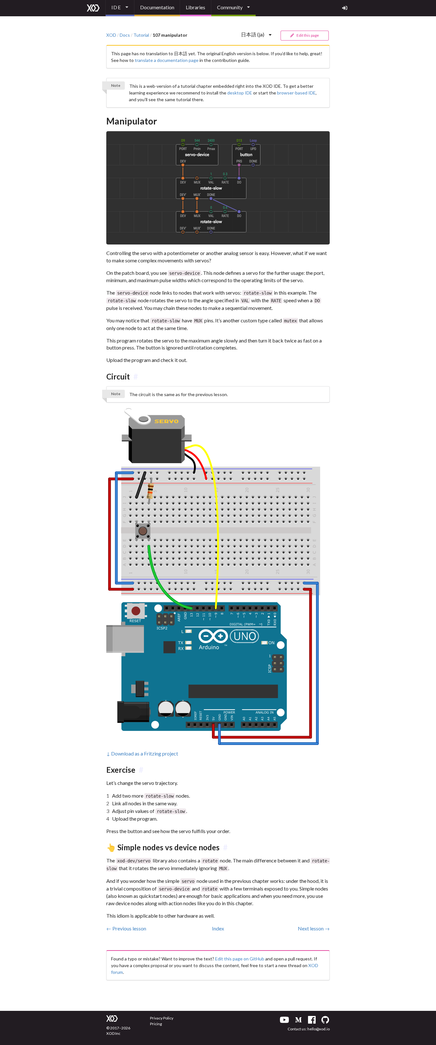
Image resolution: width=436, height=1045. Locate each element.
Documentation (157, 7)
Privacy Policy (161, 1018)
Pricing (156, 1023)
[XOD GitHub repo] (325, 1019)
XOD (111, 35)
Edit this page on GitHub (239, 958)
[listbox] (120, 8)
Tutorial (141, 35)
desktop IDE (239, 92)
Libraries (195, 7)
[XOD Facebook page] (312, 1020)
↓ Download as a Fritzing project (142, 753)
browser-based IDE (296, 92)
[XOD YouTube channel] (284, 1019)
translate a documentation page (167, 60)
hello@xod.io (318, 1028)
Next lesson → (314, 928)
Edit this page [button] (307, 35)
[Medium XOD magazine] (298, 1019)
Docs (125, 35)
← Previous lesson (126, 928)
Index (218, 928)
